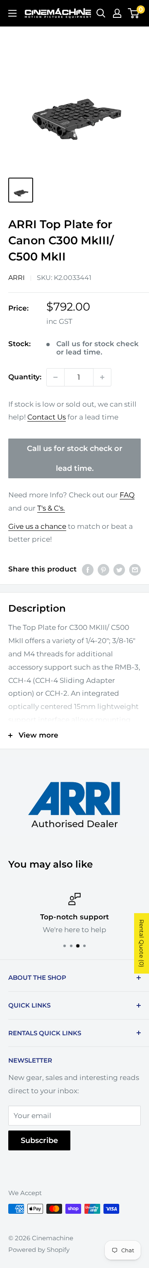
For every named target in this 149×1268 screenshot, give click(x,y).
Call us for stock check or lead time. (75, 458)
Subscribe (39, 1140)
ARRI (16, 278)
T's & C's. (51, 508)
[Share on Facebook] (88, 569)
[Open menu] (12, 13)
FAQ (127, 495)
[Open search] (101, 13)
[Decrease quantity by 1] (55, 377)
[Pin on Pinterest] (103, 569)
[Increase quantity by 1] (102, 377)
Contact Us (46, 417)
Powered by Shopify (39, 1250)
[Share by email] (135, 569)
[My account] (117, 13)
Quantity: (24, 377)
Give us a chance (37, 526)
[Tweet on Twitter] (119, 569)
